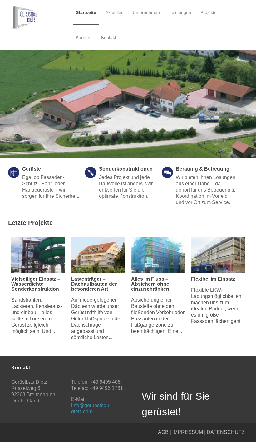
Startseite (86, 12)
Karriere (84, 37)
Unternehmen (146, 12)
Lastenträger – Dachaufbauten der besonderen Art (94, 284)
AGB (163, 432)
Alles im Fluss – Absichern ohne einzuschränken (150, 284)
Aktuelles (114, 12)
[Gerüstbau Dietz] (38, 17)
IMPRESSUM (187, 432)
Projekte (208, 12)
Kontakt (108, 37)
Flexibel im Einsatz (213, 279)
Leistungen (180, 12)
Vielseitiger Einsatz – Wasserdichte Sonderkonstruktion (35, 284)
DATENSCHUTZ (226, 432)
